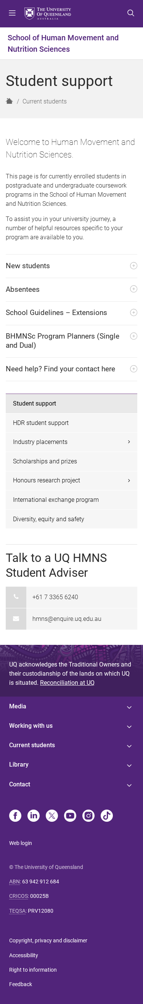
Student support (34, 403)
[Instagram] (88, 816)
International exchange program (56, 499)
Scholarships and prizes (45, 461)
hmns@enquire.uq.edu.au (66, 618)
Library (19, 764)
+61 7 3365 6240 (55, 597)
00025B (39, 896)
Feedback (20, 984)
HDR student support (41, 422)
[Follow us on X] (52, 816)
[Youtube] (70, 816)
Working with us (31, 725)
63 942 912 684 (40, 881)
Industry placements (40, 442)
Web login (20, 843)
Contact (19, 784)
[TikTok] (107, 816)
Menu (12, 13)
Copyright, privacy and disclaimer (48, 940)
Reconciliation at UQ (67, 682)
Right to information (33, 970)
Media (17, 706)
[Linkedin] (33, 816)
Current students (44, 101)
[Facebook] (15, 816)
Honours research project (46, 480)
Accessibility (23, 955)
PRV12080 (40, 911)
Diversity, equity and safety (48, 519)
